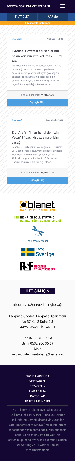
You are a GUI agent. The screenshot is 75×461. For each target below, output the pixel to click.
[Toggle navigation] (63, 6)
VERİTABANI (37, 381)
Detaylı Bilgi (37, 102)
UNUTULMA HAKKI (37, 401)
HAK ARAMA (37, 391)
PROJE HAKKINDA (37, 376)
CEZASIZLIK (37, 386)
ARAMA (53, 16)
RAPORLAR (37, 396)
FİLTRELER (22, 16)
